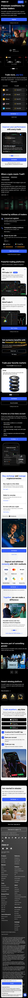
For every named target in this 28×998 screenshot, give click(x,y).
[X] (2, 837)
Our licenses (7, 223)
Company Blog (17, 898)
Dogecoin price (4, 902)
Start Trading (14, 328)
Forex (2, 867)
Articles (2, 918)
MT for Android (17, 909)
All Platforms (17, 863)
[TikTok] (19, 837)
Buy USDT (16, 928)
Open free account (14, 251)
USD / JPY (3, 907)
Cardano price (4, 903)
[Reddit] (25, 837)
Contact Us (17, 900)
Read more (13, 351)
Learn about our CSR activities (13, 633)
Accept (11, 983)
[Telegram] (22, 837)
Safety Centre (17, 904)
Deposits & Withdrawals (19, 870)
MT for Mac (17, 913)
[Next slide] (16, 672)
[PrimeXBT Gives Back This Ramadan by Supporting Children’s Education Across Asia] (14, 610)
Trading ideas (4, 891)
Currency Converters (5, 887)
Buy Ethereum (17, 926)
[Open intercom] (25, 995)
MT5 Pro (16, 919)
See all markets (14, 403)
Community (17, 889)
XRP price (3, 900)
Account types (17, 878)
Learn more (14, 117)
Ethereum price (4, 898)
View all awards (5, 690)
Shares (2, 872)
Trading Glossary (4, 920)
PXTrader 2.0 (17, 858)
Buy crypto (5, 489)
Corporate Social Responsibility (20, 896)
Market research (4, 916)
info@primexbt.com (13, 832)
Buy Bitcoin (17, 924)
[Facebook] (12, 837)
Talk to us (6, 240)
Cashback (16, 882)
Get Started (13, 113)
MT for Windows (18, 915)
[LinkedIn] (9, 837)
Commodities (3, 870)
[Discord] (2, 841)
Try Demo (13, 439)
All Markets (3, 878)
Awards (16, 893)
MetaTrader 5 (17, 861)
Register (21, 1)
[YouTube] (15, 837)
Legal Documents (18, 902)
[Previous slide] (11, 672)
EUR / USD (3, 905)
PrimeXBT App (17, 860)
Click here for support (13, 829)
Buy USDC (16, 929)
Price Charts (3, 885)
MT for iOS (16, 911)
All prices (3, 911)
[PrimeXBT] (4, 2)
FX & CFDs (3, 860)
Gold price (3, 909)
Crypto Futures (4, 858)
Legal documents (4, 934)
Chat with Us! (17, 824)
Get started (5, 500)
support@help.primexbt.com (13, 834)
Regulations (17, 891)
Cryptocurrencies (4, 874)
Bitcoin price (3, 896)
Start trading (7, 231)
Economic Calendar (5, 889)
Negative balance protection (20, 876)
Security (16, 872)
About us (16, 887)
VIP (15, 874)
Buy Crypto (3, 861)
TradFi (2, 880)
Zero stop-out (17, 880)
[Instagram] (6, 837)
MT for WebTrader (18, 917)
